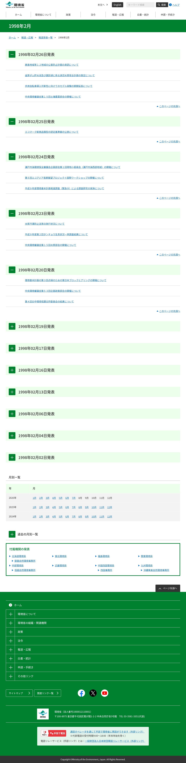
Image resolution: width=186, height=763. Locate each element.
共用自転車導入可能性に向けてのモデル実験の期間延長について (58, 86)
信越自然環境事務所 (25, 570)
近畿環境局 (61, 565)
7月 (74, 498)
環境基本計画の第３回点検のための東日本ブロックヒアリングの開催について (65, 280)
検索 (163, 4)
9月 (87, 507)
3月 (47, 498)
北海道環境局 (19, 556)
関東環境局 (147, 556)
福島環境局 (104, 556)
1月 (34, 498)
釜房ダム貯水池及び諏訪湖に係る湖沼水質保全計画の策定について (60, 75)
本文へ (101, 4)
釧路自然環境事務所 (25, 560)
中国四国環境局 (106, 565)
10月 (94, 507)
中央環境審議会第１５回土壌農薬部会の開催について (53, 96)
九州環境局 (147, 565)
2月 (41, 498)
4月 (54, 498)
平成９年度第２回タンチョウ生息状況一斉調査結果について (56, 234)
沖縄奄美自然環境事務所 (156, 570)
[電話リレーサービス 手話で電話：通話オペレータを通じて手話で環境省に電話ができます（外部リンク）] (53, 733)
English (117, 4)
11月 (101, 507)
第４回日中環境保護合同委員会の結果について (49, 301)
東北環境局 (61, 556)
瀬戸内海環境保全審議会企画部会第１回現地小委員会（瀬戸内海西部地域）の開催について (72, 167)
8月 (80, 507)
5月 (60, 498)
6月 (67, 498)
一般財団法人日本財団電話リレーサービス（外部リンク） (115, 741)
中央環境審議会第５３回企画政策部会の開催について (53, 291)
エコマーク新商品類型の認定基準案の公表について (51, 132)
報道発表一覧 (46, 37)
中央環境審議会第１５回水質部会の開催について (50, 245)
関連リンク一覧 (45, 693)
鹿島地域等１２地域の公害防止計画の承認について (51, 64)
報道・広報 (27, 37)
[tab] (12, 534)
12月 (109, 507)
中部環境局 (18, 565)
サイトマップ (16, 693)
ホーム (18, 14)
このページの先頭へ (169, 106)
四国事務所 (106, 570)
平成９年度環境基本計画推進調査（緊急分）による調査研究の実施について (64, 188)
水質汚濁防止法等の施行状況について (45, 223)
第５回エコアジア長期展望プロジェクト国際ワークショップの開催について (64, 177)
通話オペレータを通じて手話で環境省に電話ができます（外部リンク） (107, 731)
